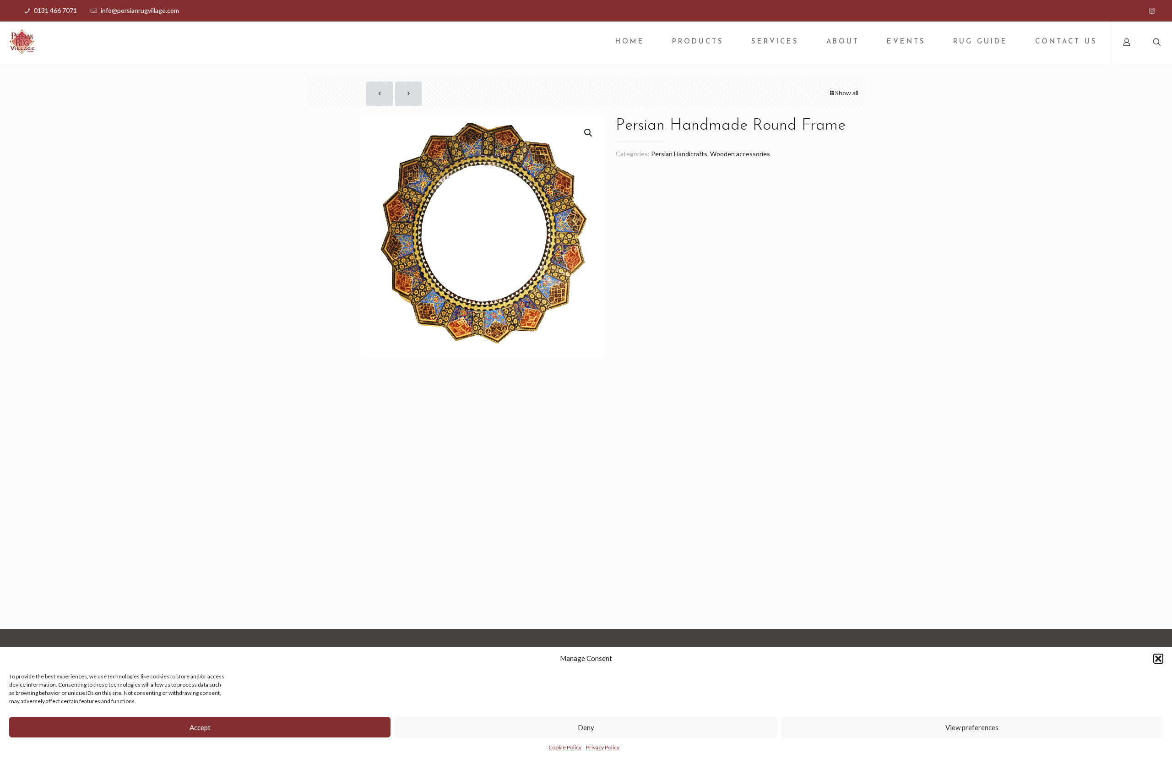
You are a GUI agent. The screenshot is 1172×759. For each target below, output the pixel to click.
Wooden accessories (740, 154)
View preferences (971, 727)
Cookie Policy (564, 747)
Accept (200, 727)
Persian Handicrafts (679, 154)
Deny (586, 727)
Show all (846, 93)
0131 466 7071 (55, 10)
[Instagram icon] (1152, 10)
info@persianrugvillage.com (140, 10)
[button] (1158, 658)
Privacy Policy (602, 747)
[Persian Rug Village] (22, 42)
